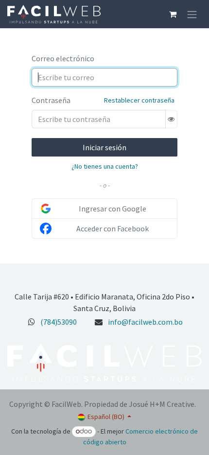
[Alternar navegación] (192, 14)
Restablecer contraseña (139, 100)
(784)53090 (58, 322)
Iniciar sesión (104, 147)
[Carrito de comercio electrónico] (172, 14)
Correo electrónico (63, 58)
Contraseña (51, 100)
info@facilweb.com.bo (145, 322)
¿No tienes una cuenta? (104, 166)
